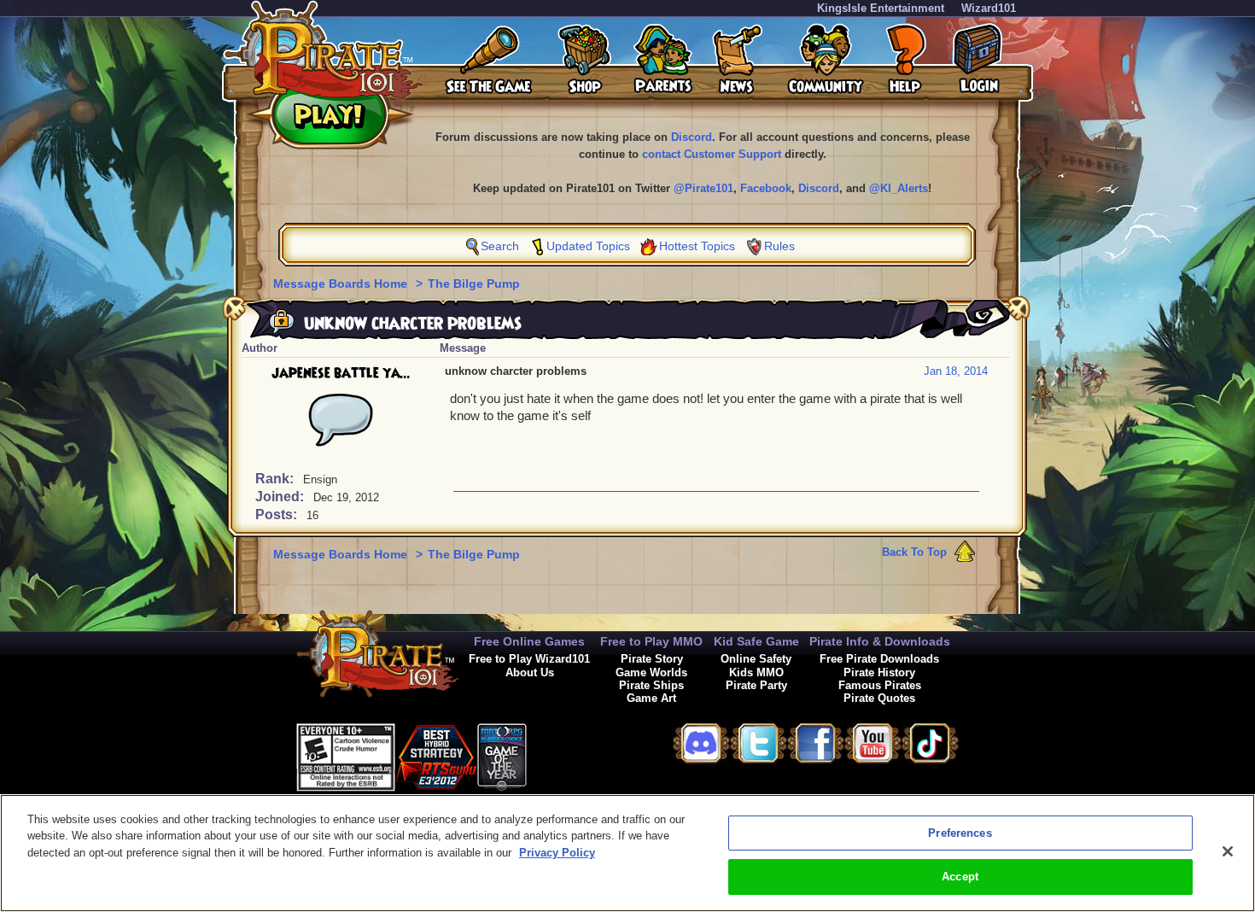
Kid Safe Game (756, 641)
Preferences (959, 833)
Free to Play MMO (651, 641)
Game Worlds (651, 672)
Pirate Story (652, 658)
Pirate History (879, 672)
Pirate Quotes (879, 698)
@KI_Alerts (898, 188)
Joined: (281, 496)
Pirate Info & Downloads (879, 641)
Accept (960, 876)
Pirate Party (756, 685)
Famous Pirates (879, 685)
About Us (529, 672)
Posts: (278, 514)
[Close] (1227, 851)
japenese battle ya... (341, 373)
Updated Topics (588, 246)
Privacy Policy (557, 852)
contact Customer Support (711, 154)
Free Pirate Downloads (879, 658)
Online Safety (756, 658)
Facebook (765, 188)
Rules (779, 246)
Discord (691, 137)
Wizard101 (988, 8)
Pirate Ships (651, 685)
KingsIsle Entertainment (880, 8)
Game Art (651, 698)
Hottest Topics (697, 246)
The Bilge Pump (474, 283)
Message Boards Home (342, 283)
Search (500, 246)
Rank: (276, 478)
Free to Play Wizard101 (529, 658)
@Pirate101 (703, 188)
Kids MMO (756, 672)
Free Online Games (529, 641)
